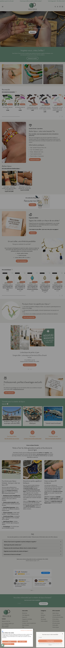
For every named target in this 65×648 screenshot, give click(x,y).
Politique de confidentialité (26, 630)
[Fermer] (62, 633)
